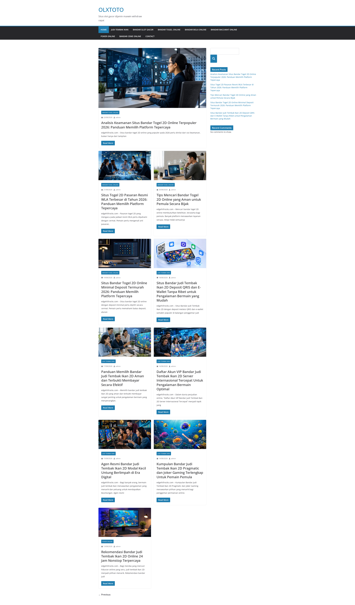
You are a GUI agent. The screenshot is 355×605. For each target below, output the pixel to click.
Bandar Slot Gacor (143, 29)
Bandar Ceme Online (130, 36)
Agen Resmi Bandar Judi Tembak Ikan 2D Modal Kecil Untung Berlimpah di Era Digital (123, 470)
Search (214, 58)
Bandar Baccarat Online (224, 29)
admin (118, 117)
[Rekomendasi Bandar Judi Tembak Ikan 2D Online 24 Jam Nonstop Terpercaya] (124, 522)
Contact (149, 36)
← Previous (104, 594)
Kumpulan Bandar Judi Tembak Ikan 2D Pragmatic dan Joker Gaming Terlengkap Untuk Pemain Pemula (180, 470)
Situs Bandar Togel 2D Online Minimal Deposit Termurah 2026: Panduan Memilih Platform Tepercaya (124, 289)
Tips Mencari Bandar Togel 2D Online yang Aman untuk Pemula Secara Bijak (179, 199)
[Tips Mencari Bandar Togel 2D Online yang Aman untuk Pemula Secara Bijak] (180, 165)
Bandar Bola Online (195, 29)
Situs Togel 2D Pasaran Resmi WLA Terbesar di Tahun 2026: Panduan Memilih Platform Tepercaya (124, 201)
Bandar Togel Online (169, 29)
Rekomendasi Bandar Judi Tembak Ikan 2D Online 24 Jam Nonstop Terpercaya (122, 556)
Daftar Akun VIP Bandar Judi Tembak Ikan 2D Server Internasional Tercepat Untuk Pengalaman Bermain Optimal (180, 380)
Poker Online (108, 36)
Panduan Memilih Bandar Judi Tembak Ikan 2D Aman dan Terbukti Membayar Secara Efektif (122, 378)
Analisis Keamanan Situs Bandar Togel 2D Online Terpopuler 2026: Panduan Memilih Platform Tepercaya (148, 124)
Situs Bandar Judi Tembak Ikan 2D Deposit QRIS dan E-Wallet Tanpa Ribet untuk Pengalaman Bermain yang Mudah (179, 291)
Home (104, 29)
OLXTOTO (111, 9)
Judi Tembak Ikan (119, 29)
